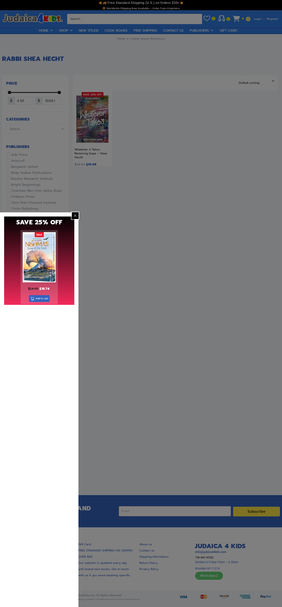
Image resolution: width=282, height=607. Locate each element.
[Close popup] (75, 215)
